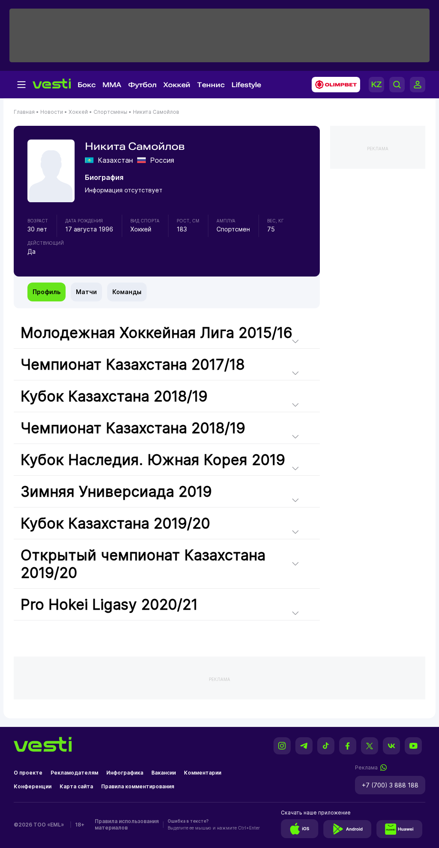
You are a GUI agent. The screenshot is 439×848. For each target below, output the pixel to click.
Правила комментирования (137, 786)
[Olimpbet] (333, 84)
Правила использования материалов (127, 824)
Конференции (32, 786)
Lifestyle (246, 85)
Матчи (86, 291)
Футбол (142, 85)
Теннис (211, 85)
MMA (111, 85)
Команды (126, 291)
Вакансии (163, 772)
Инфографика (124, 772)
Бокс (87, 85)
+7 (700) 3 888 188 (390, 785)
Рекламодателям (74, 772)
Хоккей (176, 85)
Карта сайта (76, 786)
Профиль (46, 291)
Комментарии (202, 772)
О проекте (28, 772)
